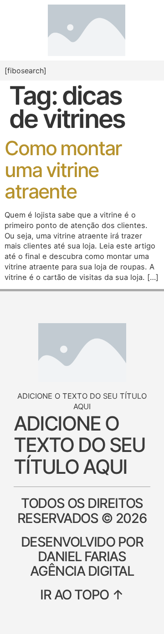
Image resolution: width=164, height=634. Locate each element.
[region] (82, 574)
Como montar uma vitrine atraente (63, 169)
